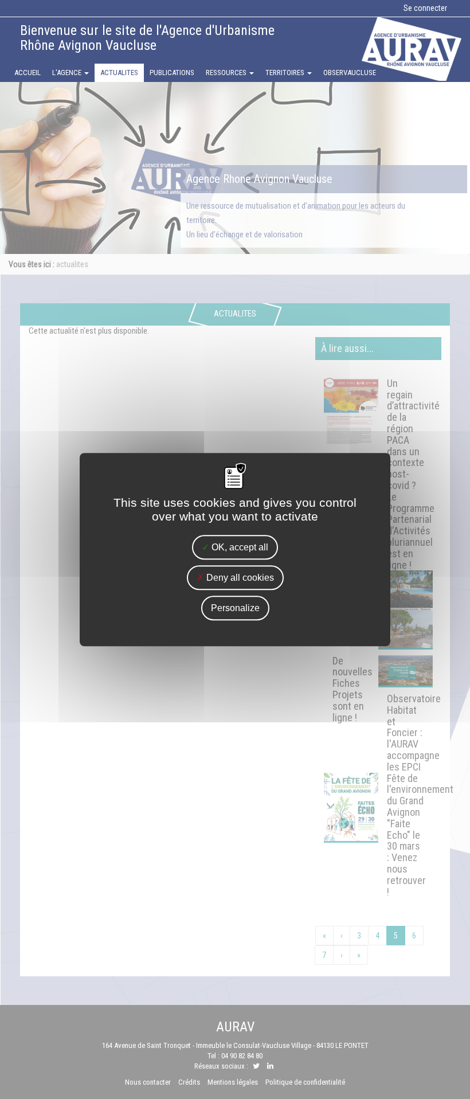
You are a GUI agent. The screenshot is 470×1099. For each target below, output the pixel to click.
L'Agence (67, 72)
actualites (119, 72)
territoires (285, 72)
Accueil (27, 72)
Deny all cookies (239, 577)
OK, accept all (238, 547)
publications (172, 72)
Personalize (235, 608)
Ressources (227, 72)
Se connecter (425, 8)
